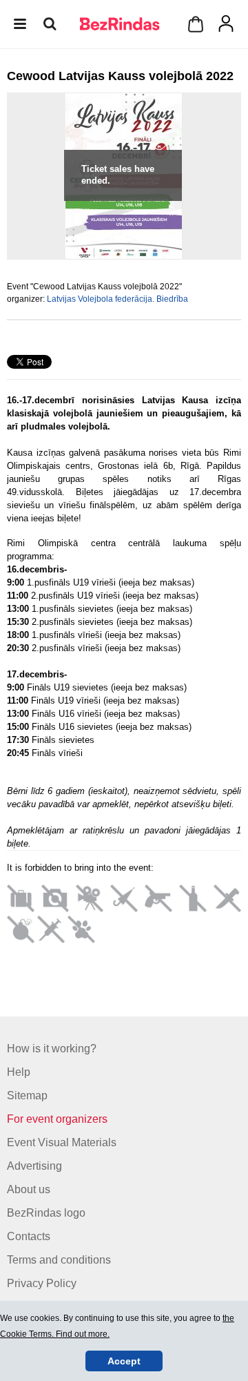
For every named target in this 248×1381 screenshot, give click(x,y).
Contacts (28, 1236)
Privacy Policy (41, 1283)
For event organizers (57, 1119)
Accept (124, 1360)
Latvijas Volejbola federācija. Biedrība (117, 299)
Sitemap (27, 1095)
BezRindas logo (46, 1213)
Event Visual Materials (61, 1142)
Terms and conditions (59, 1260)
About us (28, 1189)
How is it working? (51, 1048)
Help (18, 1072)
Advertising (34, 1166)
